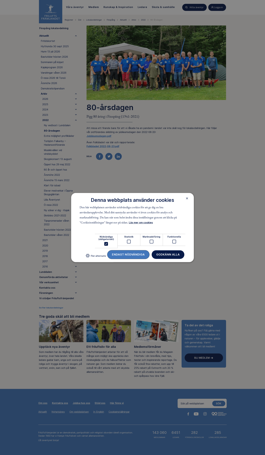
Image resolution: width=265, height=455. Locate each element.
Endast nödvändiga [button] (128, 254)
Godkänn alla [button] (168, 254)
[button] (96, 257)
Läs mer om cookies (141, 222)
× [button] (187, 198)
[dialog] (132, 227)
